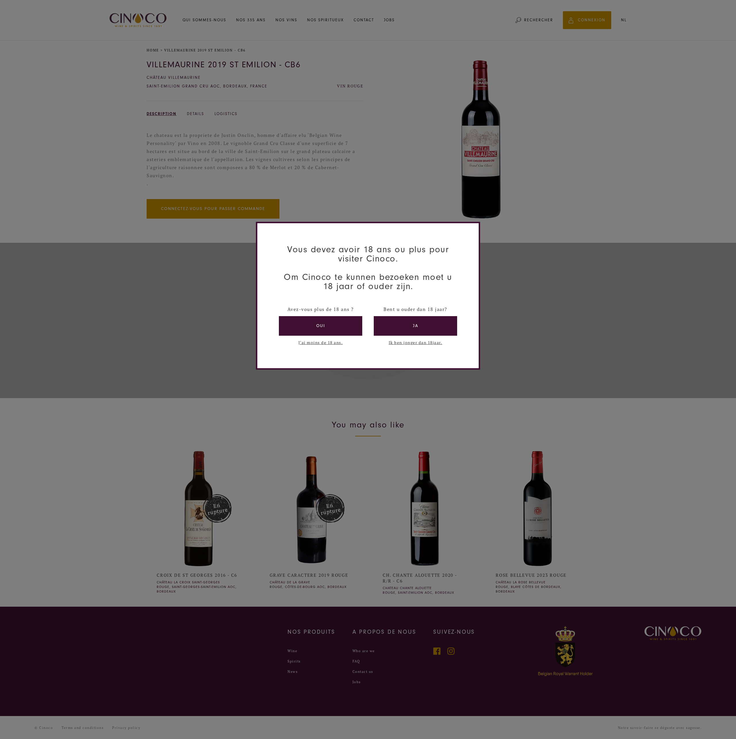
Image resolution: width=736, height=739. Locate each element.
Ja (415, 325)
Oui (320, 325)
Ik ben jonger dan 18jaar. (415, 342)
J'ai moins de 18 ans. (320, 342)
